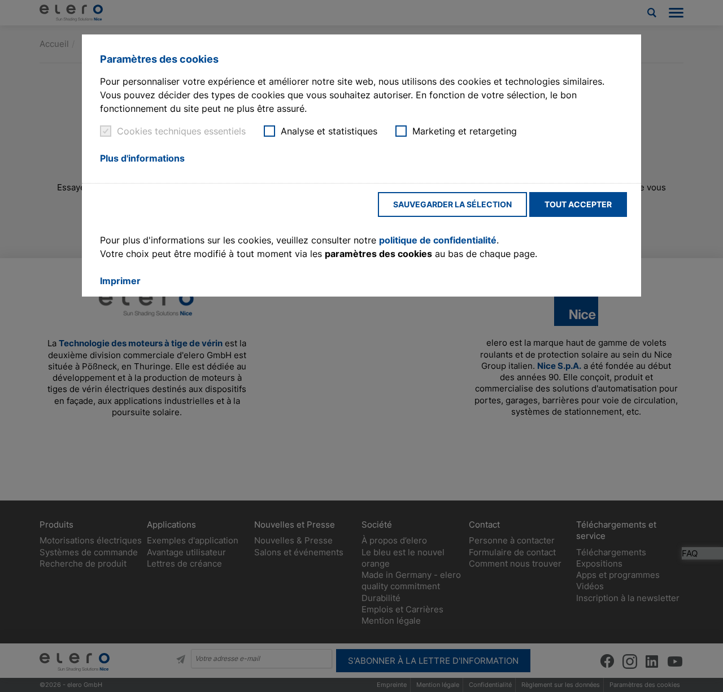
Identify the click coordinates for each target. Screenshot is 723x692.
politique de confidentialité (437, 240)
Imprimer (120, 280)
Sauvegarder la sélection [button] (452, 204)
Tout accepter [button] (578, 204)
